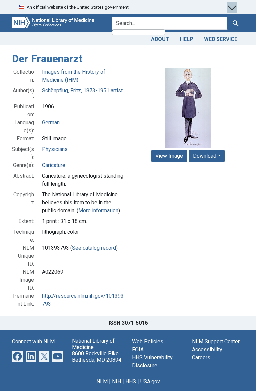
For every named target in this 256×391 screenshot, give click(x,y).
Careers (201, 357)
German (51, 122)
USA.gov (150, 381)
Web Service (220, 39)
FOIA (138, 349)
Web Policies (147, 341)
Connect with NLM (33, 341)
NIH (116, 381)
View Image (169, 156)
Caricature (53, 165)
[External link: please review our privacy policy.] (17, 356)
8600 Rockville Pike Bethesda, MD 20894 (96, 356)
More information (98, 210)
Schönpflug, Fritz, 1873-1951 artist (82, 90)
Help (186, 39)
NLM (102, 381)
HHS (130, 381)
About (160, 39)
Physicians (55, 149)
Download (204, 156)
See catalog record (94, 248)
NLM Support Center (216, 341)
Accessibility (207, 349)
